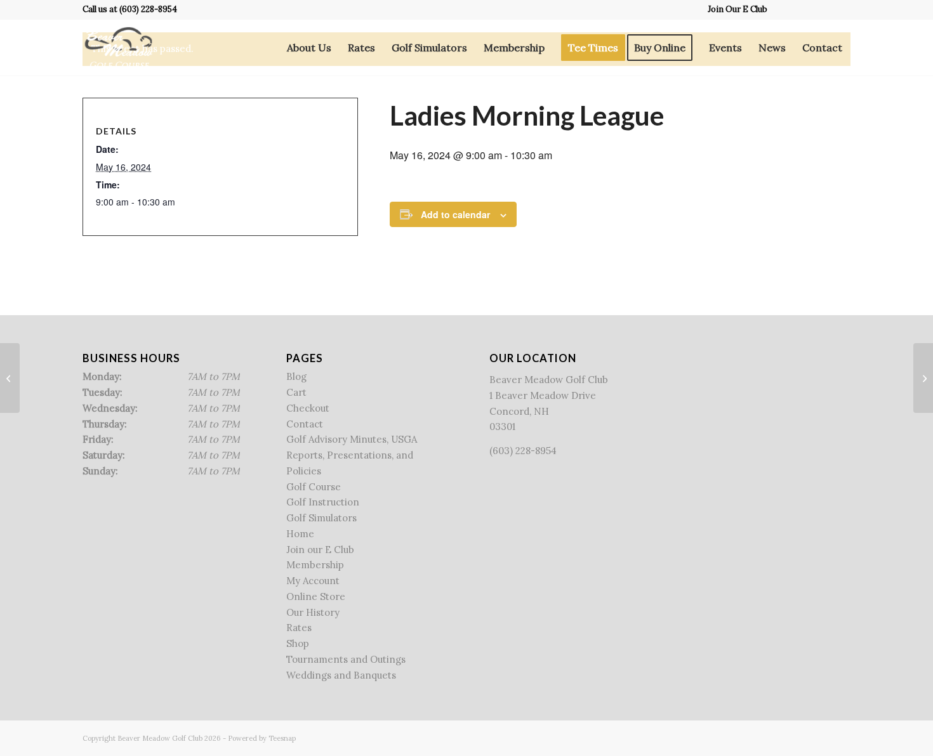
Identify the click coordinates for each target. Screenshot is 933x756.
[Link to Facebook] (783, 9)
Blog (296, 376)
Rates (299, 628)
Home (300, 534)
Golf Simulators (321, 518)
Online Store (315, 596)
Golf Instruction (322, 502)
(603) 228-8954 (148, 9)
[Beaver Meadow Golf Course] (118, 47)
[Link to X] (802, 9)
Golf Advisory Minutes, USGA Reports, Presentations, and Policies (351, 455)
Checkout (307, 408)
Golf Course (313, 487)
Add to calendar (455, 214)
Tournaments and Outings (346, 659)
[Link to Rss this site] (821, 9)
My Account (313, 581)
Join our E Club (320, 550)
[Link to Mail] (840, 9)
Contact (304, 424)
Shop (297, 643)
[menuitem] (734, 9)
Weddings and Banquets (341, 675)
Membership (315, 565)
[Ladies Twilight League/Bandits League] (10, 378)
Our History (313, 612)
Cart (296, 392)
